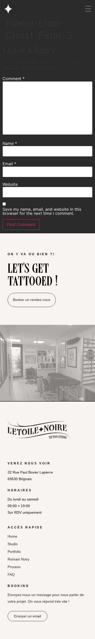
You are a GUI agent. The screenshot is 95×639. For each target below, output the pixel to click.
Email (9, 164)
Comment (14, 79)
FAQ (11, 574)
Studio (13, 544)
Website (10, 184)
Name (10, 143)
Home (12, 536)
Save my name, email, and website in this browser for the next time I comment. (42, 211)
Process (14, 567)
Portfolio (14, 552)
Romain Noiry (18, 559)
